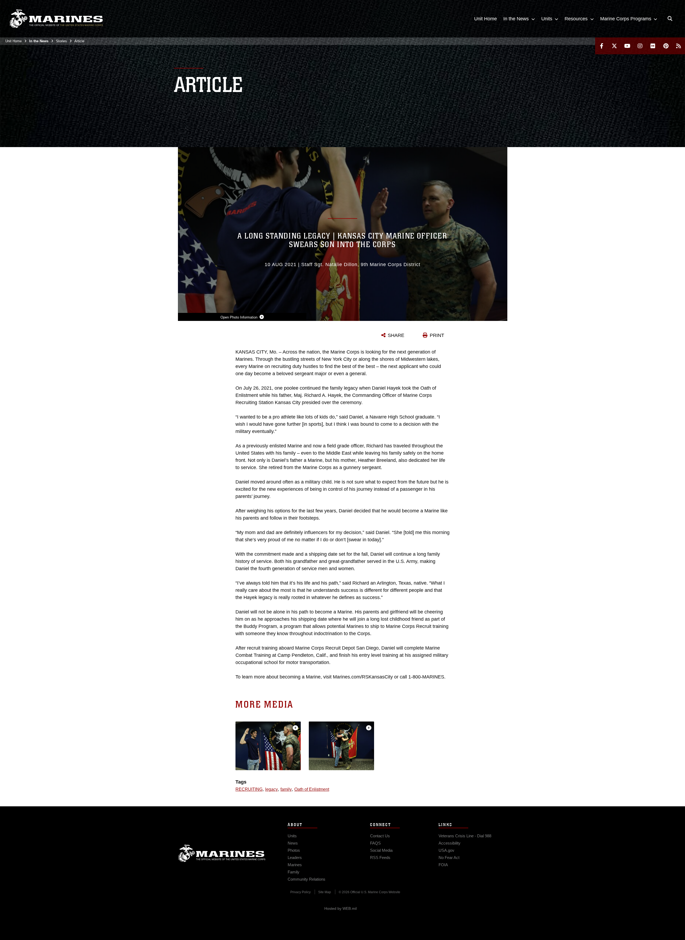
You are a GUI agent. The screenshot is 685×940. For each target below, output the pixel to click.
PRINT (437, 335)
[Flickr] (652, 45)
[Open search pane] (670, 18)
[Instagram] (640, 45)
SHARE (396, 335)
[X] (614, 45)
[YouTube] (627, 45)
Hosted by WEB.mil (340, 908)
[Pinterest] (665, 45)
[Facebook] (601, 45)
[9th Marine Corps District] (56, 18)
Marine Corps (222, 853)
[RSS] (678, 45)
